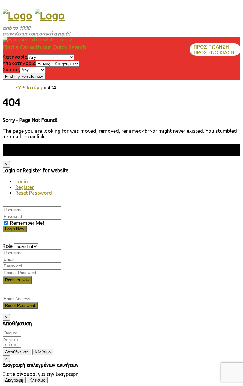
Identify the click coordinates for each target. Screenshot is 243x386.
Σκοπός (11, 69)
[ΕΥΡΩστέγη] (17, 15)
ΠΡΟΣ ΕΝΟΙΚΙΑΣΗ (214, 52)
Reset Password (33, 193)
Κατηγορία (15, 57)
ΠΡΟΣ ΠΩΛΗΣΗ (211, 47)
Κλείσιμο (43, 352)
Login (21, 181)
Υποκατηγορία (19, 63)
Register (24, 187)
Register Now (17, 280)
